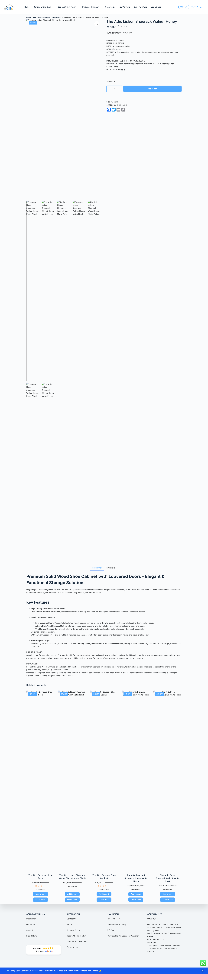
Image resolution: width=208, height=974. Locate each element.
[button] (43, 950)
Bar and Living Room (42, 7)
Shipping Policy (73, 930)
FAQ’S (69, 924)
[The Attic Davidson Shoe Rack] (40, 781)
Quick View (40, 899)
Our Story (30, 924)
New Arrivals (124, 7)
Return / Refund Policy (76, 936)
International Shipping (116, 924)
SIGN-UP (183, 7)
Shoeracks (110, 7)
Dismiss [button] (202, 971)
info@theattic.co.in (155, 939)
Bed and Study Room (67, 7)
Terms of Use (72, 947)
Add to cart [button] (40, 894)
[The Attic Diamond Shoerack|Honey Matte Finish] (136, 781)
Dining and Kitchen (90, 7)
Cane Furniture (140, 7)
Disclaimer (31, 919)
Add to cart (152, 89)
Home (26, 7)
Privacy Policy (113, 919)
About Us (30, 930)
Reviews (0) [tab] (111, 568)
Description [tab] (97, 568)
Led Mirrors (156, 7)
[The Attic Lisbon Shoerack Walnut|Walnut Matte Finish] (72, 781)
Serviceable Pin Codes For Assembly (123, 936)
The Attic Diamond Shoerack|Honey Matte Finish (135, 878)
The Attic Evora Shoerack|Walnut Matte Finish (167, 878)
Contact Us (72, 919)
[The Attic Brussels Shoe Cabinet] (104, 781)
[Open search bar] (201, 7)
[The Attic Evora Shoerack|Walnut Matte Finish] (167, 781)
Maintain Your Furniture (77, 941)
